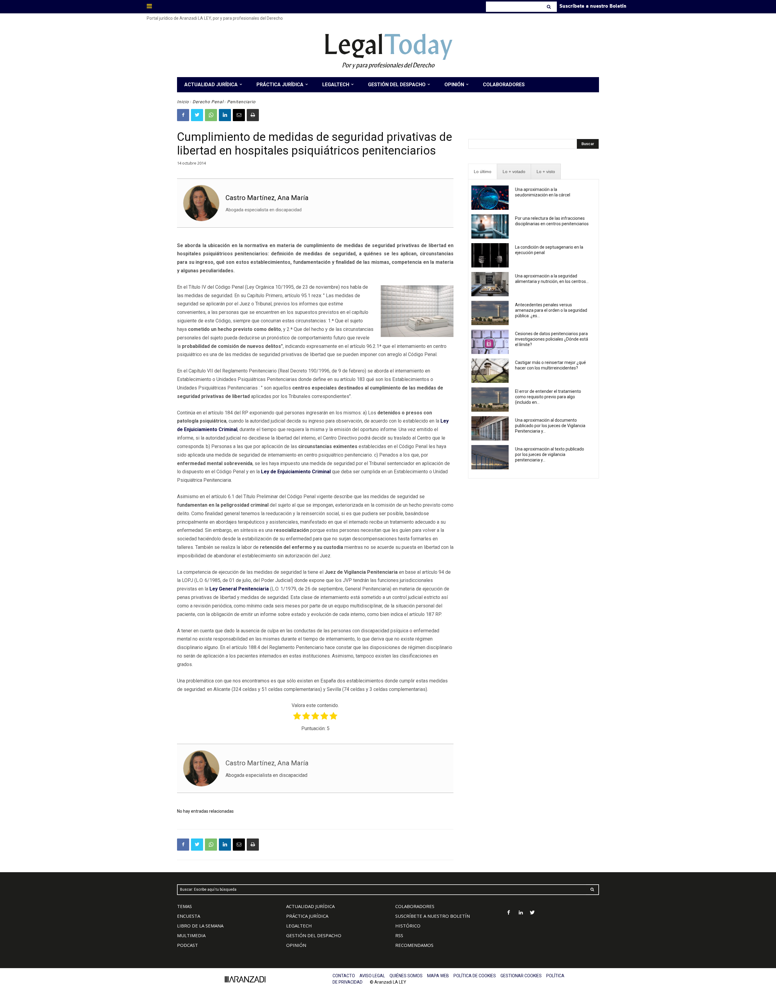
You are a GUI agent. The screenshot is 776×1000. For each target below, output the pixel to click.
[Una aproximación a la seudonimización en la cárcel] (490, 197)
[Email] (239, 115)
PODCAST (187, 945)
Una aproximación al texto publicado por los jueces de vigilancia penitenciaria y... (549, 454)
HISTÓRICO (407, 926)
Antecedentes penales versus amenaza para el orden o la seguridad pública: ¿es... (551, 310)
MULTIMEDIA (191, 935)
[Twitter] (197, 115)
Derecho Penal (207, 101)
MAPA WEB (438, 975)
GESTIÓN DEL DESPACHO (313, 935)
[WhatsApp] (211, 115)
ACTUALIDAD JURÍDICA (310, 906)
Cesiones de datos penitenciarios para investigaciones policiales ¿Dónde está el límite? (551, 339)
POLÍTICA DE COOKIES (474, 975)
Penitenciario (241, 101)
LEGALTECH (299, 926)
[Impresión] (253, 115)
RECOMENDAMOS (414, 945)
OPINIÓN (296, 945)
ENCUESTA (188, 916)
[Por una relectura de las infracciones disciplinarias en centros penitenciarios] (490, 226)
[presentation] (482, 172)
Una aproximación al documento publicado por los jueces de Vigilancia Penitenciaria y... (550, 426)
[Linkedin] (225, 115)
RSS (399, 935)
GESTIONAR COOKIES (521, 975)
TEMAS (184, 906)
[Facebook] (183, 115)
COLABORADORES (414, 906)
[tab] (482, 172)
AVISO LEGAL (372, 975)
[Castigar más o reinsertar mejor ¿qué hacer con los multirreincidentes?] (490, 371)
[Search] (549, 7)
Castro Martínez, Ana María (267, 198)
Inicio (183, 101)
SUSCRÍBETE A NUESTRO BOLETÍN (432, 916)
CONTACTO (344, 975)
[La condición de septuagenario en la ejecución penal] (490, 255)
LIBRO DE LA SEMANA (200, 926)
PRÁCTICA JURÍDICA (307, 916)
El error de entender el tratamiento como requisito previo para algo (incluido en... (548, 397)
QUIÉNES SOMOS (406, 975)
